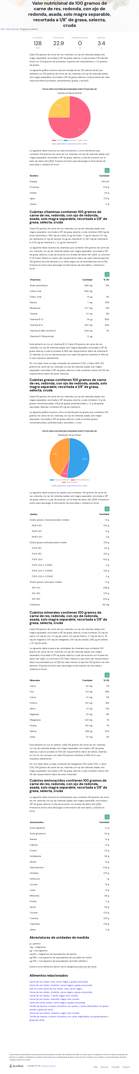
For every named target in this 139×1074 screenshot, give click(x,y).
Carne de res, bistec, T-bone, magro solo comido (54, 995)
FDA (105, 261)
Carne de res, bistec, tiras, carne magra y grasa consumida (59, 981)
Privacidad (115, 1067)
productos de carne (86, 966)
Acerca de (104, 1067)
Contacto (126, 1067)
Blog (95, 1067)
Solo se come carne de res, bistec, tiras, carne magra (56, 988)
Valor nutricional (12, 29)
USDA (51, 161)
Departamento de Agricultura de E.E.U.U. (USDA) (72, 144)
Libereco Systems (48, 1066)
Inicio (3, 29)
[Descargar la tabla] (107, 170)
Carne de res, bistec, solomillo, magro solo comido (54, 999)
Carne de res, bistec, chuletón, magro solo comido (54, 1013)
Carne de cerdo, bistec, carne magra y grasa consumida (57, 1002)
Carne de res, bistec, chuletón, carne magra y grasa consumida (61, 985)
